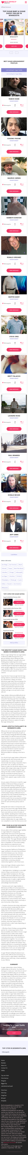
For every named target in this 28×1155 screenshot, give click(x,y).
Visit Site (14, 46)
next (17, 53)
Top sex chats (5, 1075)
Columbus (4, 572)
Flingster (3, 1081)
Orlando (4, 568)
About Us (3, 1065)
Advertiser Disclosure (10, 1142)
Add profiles (14, 643)
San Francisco (13, 564)
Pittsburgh (13, 580)
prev (11, 53)
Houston (9, 584)
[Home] (10, 2)
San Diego (4, 564)
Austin (20, 580)
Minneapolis (5, 1052)
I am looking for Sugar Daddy (14, 70)
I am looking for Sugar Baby (14, 74)
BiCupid (3, 1098)
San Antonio (17, 584)
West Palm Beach (18, 568)
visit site (19, 602)
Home (3, 1060)
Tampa (10, 568)
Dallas (3, 584)
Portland (19, 576)
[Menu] (26, 2)
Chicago (11, 572)
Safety (3, 1070)
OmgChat (3, 1095)
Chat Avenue (4, 1078)
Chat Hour (4, 1090)
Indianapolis (19, 572)
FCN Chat (3, 1093)
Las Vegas (4, 576)
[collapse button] (14, 554)
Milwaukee (5, 587)
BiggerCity (4, 1083)
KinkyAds (3, 1101)
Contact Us (4, 1068)
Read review (14, 42)
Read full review (19, 605)
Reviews (3, 1063)
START (14, 1033)
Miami (20, 564)
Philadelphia (5, 580)
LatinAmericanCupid (7, 1086)
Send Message (14, 112)
